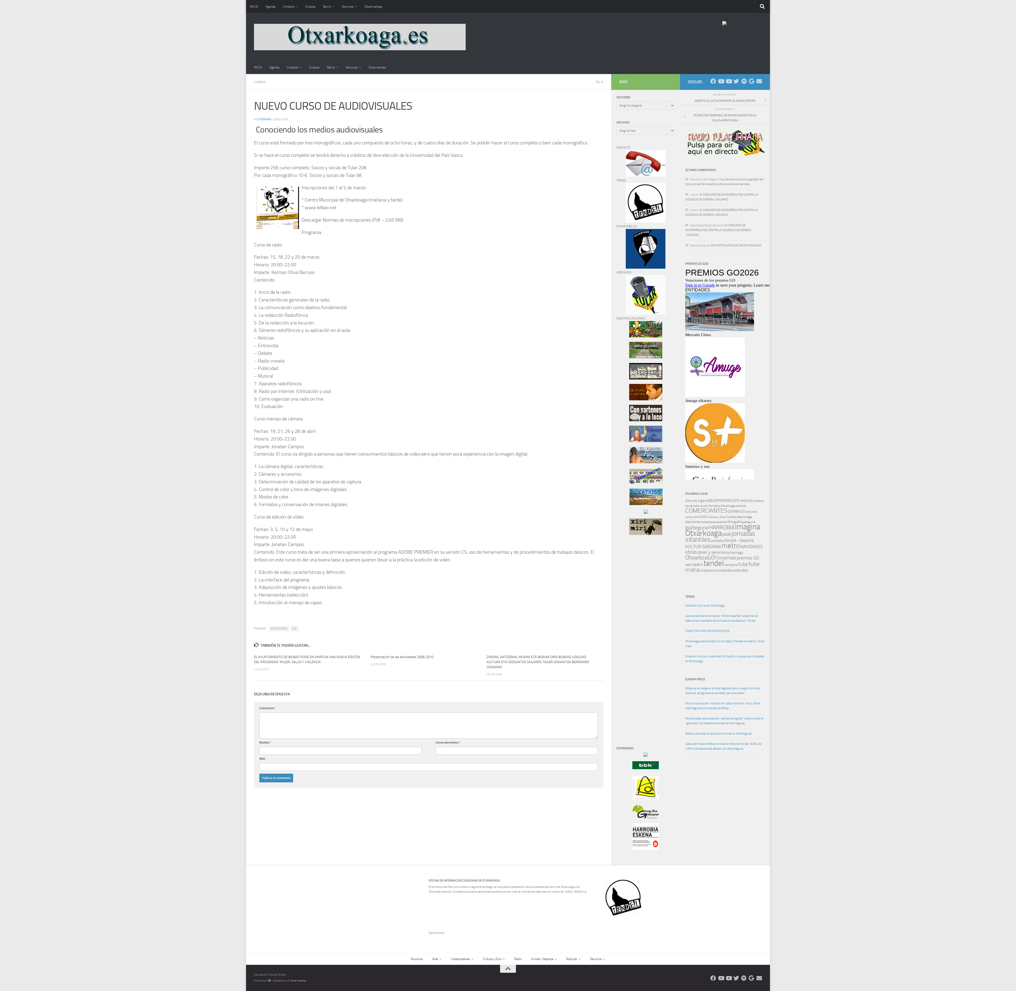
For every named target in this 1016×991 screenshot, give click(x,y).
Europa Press (695, 679)
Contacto (288, 6)
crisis (702, 516)
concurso (751, 511)
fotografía (735, 522)
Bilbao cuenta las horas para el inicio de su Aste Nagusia (718, 733)
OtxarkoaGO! (700, 557)
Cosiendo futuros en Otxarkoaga (704, 605)
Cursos (260, 82)
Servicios (348, 6)
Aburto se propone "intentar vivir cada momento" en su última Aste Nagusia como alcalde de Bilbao (722, 706)
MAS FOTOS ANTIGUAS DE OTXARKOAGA (735, 245)
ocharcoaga (735, 552)
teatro (698, 564)
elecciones (693, 522)
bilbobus (758, 501)
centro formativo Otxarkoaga (717, 506)
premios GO (748, 558)
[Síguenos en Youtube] (721, 81)
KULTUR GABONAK (703, 546)
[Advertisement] (632, 629)
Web (262, 758)
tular (294, 628)
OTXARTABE (726, 558)
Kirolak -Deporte (739, 540)
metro (731, 546)
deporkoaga (744, 517)
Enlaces (310, 6)
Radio (518, 959)
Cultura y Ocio (716, 517)
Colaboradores (460, 959)
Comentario (267, 708)
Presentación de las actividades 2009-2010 (401, 657)
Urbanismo (708, 570)
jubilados (717, 541)
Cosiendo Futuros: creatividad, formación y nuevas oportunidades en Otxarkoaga (724, 659)
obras (691, 552)
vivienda (724, 570)
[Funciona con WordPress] (269, 980)
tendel (714, 563)
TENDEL (690, 596)
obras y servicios (711, 552)
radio (688, 565)
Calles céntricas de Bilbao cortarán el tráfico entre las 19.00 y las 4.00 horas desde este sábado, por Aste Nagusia (723, 746)
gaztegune (697, 528)
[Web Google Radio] (751, 81)
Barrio (327, 6)
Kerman (265, 119)
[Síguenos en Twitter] (736, 81)
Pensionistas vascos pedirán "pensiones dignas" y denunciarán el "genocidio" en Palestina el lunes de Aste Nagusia (724, 721)
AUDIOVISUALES (279, 628)
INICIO (254, 6)
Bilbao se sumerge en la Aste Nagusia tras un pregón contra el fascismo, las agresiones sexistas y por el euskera (722, 691)
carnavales (692, 506)
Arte (435, 959)
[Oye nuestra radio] (744, 81)
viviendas (740, 570)
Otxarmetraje (373, 6)
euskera (721, 522)
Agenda (270, 6)
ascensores (720, 500)
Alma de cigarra (696, 501)
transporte (731, 565)
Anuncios (417, 959)
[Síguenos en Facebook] (713, 81)
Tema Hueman (298, 980)
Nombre (265, 742)
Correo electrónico (448, 742)
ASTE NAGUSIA (742, 501)
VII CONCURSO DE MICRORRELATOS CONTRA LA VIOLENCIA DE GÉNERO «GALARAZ (718, 230)
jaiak (726, 534)
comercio (736, 511)
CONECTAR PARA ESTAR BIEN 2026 (707, 631)
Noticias (571, 959)
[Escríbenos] (759, 81)
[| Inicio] (360, 37)
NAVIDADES (751, 546)
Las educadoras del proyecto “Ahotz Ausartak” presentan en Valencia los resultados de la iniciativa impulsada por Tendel (721, 618)
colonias (741, 506)
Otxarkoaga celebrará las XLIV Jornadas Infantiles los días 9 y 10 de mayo (724, 644)
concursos (691, 517)
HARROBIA (721, 527)
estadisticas (709, 522)
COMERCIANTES (706, 510)
